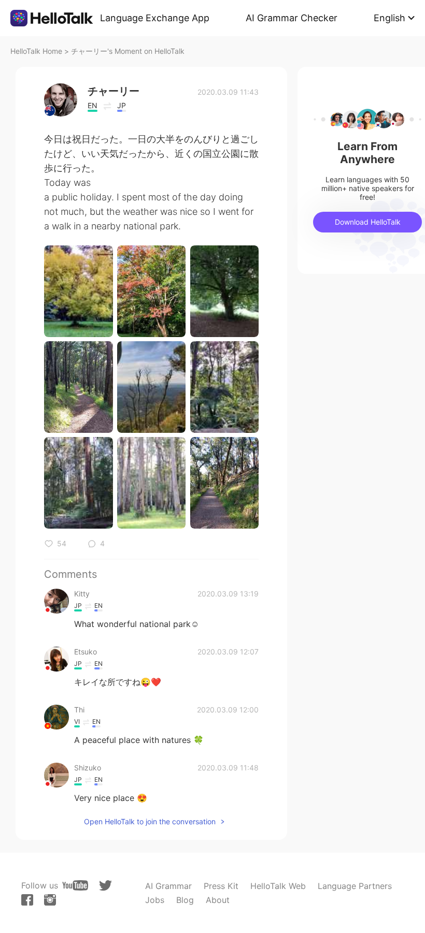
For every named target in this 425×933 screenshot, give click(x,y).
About (218, 900)
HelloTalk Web (278, 886)
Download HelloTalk (368, 221)
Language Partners (355, 886)
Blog (185, 900)
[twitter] (105, 885)
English (389, 17)
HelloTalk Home (36, 51)
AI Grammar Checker (291, 17)
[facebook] (27, 900)
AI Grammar (168, 886)
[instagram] (50, 900)
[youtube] (75, 885)
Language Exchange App (154, 17)
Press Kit (221, 886)
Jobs (154, 900)
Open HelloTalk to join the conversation (150, 821)
